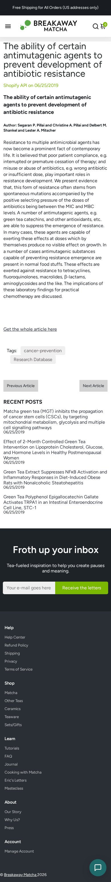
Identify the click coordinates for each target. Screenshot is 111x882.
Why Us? (12, 819)
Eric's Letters (15, 780)
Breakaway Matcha (20, 874)
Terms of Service (18, 669)
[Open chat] (97, 867)
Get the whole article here (30, 329)
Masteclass (14, 788)
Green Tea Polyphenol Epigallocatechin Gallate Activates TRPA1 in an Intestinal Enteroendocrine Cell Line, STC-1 (53, 502)
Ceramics (12, 708)
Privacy (11, 661)
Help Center (15, 637)
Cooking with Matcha (23, 772)
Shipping (12, 653)
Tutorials (12, 748)
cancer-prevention (43, 350)
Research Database (33, 359)
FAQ (8, 756)
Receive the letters (81, 587)
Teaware (12, 716)
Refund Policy (16, 645)
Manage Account (19, 851)
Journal (11, 764)
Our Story (13, 811)
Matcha (11, 692)
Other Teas (14, 700)
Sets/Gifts (13, 724)
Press (9, 827)
